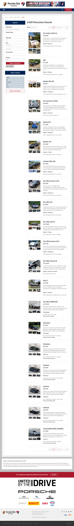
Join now (54, 474)
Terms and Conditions (16, 523)
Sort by (28, 27)
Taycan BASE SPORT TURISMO (53, 428)
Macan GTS (47, 122)
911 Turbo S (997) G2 (50, 33)
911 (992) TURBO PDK (50, 302)
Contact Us (44, 517)
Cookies (23, 523)
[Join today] (68, 9)
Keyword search (9, 32)
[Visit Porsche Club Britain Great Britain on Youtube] (66, 511)
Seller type (8, 37)
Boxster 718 (47, 141)
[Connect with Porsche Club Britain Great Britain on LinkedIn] (68, 511)
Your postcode (9, 52)
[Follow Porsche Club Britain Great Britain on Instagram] (62, 511)
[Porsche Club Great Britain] (11, 512)
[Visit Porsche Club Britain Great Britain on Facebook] (64, 511)
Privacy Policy (30, 523)
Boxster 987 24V (48, 81)
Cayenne (46, 365)
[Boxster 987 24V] (34, 84)
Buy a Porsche (17, 17)
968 (44, 60)
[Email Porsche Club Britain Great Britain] (70, 511)
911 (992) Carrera (49, 222)
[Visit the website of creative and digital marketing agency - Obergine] (69, 523)
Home (6, 17)
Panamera (46, 323)
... (63, 27)
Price (7, 43)
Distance (8, 57)
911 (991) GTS (47, 202)
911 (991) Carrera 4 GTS (51, 181)
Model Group (9, 27)
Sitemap (36, 523)
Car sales (11, 17)
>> (67, 27)
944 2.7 (45, 280)
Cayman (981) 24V (49, 161)
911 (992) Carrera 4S (50, 261)
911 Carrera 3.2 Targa (50, 101)
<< (49, 27)
